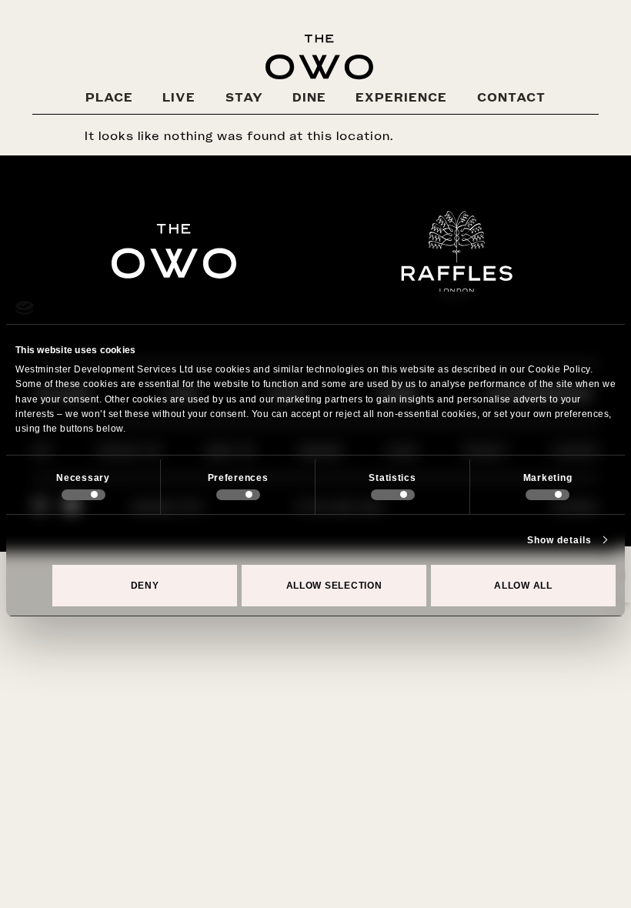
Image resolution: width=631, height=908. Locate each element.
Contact (511, 97)
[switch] (238, 494)
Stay (244, 97)
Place (109, 97)
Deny (145, 585)
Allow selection (334, 585)
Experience (401, 97)
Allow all (523, 585)
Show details (559, 540)
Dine (309, 97)
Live (178, 97)
